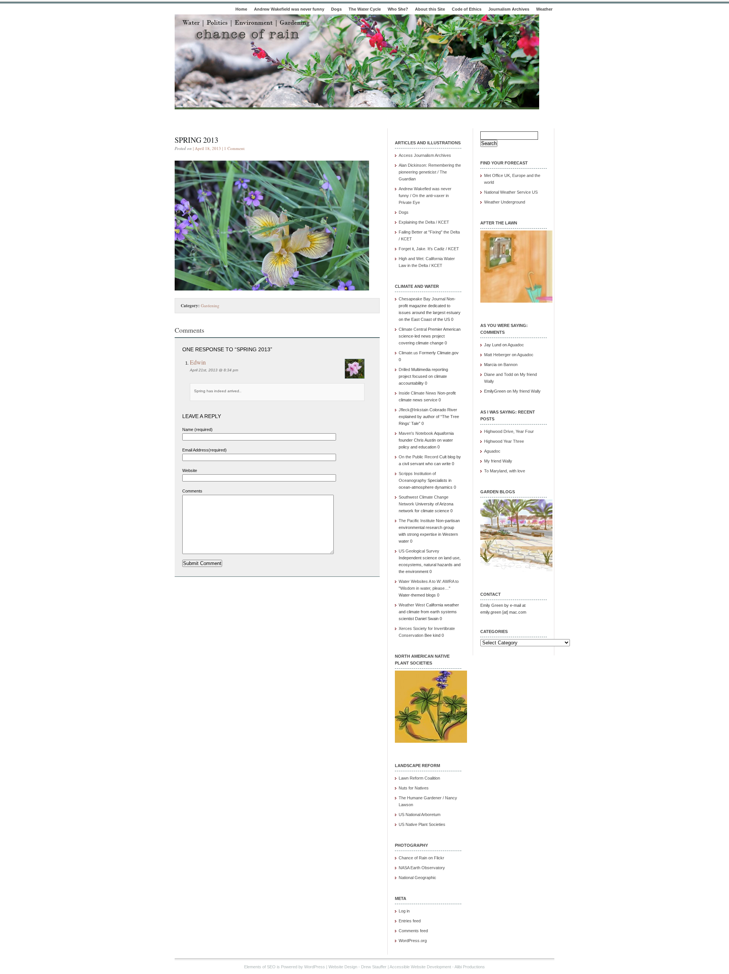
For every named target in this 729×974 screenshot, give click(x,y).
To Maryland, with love (504, 471)
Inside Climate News (417, 393)
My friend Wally (527, 391)
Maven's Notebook (416, 433)
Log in (404, 911)
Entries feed (410, 921)
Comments (192, 491)
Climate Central (413, 329)
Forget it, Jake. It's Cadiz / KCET (429, 248)
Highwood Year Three (504, 441)
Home (241, 9)
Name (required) (197, 429)
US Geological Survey (419, 551)
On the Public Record (418, 457)
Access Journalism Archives (425, 155)
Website (189, 470)
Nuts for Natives (414, 788)
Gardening (210, 305)
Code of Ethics (466, 9)
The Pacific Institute (417, 520)
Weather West (412, 605)
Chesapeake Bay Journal (422, 299)
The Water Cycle (365, 9)
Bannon (510, 364)
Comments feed (413, 930)
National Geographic (417, 877)
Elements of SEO (260, 967)
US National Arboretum (419, 814)
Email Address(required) (204, 450)
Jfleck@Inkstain (413, 409)
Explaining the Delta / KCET (424, 222)
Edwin (198, 362)
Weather (544, 9)
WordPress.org (413, 940)
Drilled (404, 369)
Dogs (336, 9)
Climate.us (408, 352)
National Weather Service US (511, 192)
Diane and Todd (498, 374)
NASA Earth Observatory (422, 867)
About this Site (430, 9)
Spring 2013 (196, 140)
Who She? (398, 9)
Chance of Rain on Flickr (421, 858)
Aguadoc (516, 345)
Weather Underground (504, 202)
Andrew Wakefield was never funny (289, 9)
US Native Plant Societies (422, 824)
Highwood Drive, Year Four (509, 431)
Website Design (342, 967)
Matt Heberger (497, 354)
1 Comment (234, 148)
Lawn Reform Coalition (419, 778)
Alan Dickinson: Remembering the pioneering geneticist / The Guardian (430, 172)
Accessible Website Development (420, 967)
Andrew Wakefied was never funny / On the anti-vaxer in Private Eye (425, 195)
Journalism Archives (508, 9)
